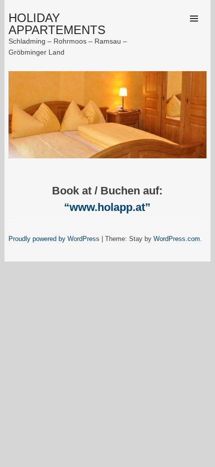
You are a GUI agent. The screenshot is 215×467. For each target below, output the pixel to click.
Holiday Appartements (57, 24)
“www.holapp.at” (107, 207)
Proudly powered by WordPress (54, 239)
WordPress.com (177, 239)
